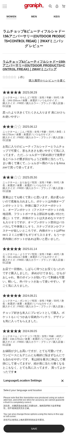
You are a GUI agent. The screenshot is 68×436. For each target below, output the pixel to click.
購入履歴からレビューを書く (47, 80)
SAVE (34, 428)
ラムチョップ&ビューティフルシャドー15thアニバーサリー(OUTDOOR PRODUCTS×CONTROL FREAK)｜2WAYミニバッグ (34, 65)
